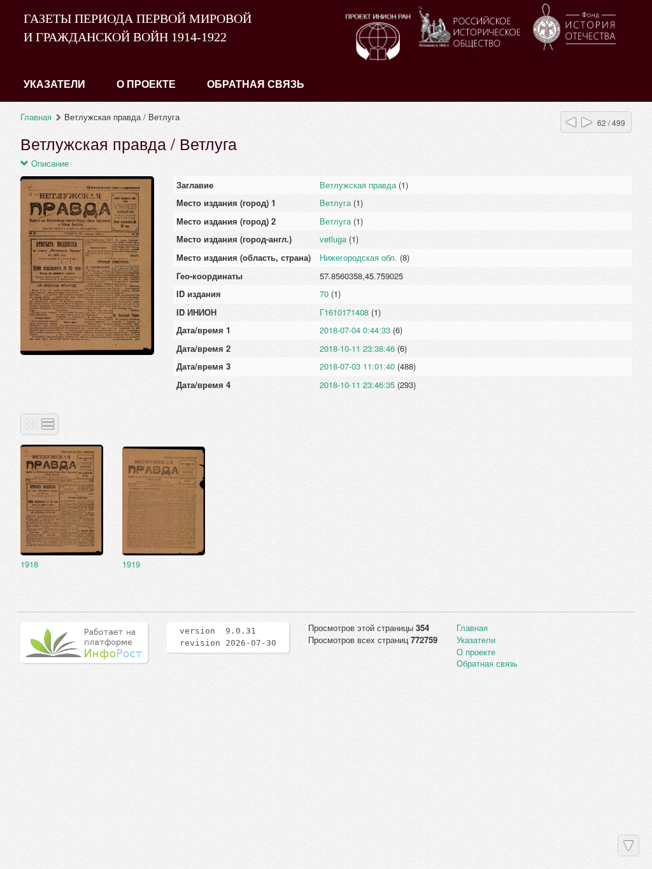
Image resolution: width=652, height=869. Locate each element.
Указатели (54, 84)
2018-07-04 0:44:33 (355, 330)
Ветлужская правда (358, 185)
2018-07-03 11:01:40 (357, 366)
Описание (49, 163)
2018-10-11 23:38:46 (357, 348)
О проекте (146, 84)
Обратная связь (255, 84)
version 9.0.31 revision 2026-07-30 (228, 637)
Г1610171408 (344, 312)
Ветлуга (335, 203)
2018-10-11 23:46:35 (357, 385)
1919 (131, 564)
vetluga (333, 239)
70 (324, 294)
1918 (29, 564)
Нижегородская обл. (358, 257)
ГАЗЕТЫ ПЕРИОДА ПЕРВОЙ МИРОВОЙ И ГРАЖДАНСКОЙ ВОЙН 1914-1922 (138, 27)
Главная (36, 117)
